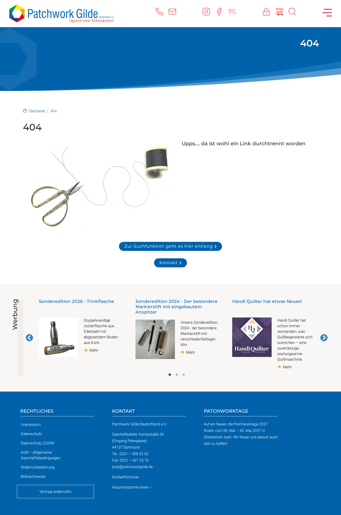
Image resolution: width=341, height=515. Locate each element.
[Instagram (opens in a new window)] (209, 11)
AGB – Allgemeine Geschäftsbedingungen (40, 455)
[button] (97, 187)
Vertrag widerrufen (55, 491)
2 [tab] (176, 374)
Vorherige (29, 338)
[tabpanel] (80, 330)
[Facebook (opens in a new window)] (222, 11)
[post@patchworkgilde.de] (175, 11)
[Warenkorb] (282, 11)
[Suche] (295, 11)
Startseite (37, 111)
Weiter (324, 338)
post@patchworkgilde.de (132, 467)
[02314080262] (162, 11)
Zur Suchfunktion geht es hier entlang (168, 246)
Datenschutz (31, 433)
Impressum (31, 424)
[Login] (269, 11)
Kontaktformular (125, 477)
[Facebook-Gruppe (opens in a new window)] (234, 11)
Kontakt (168, 262)
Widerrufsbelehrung (38, 467)
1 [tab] (169, 374)
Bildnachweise (33, 476)
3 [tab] (183, 374)
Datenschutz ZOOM (37, 443)
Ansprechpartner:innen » (131, 487)
